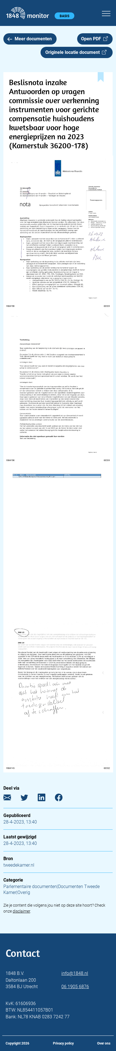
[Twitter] (29, 798)
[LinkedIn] (46, 798)
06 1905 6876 (75, 986)
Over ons (103, 1043)
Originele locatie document (73, 52)
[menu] (106, 12)
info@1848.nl (74, 973)
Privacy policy (63, 1043)
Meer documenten (33, 38)
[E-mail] (11, 798)
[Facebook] (63, 798)
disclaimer (21, 911)
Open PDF (92, 38)
